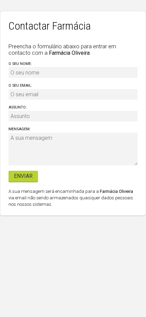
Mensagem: (19, 129)
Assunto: (17, 107)
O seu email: (20, 85)
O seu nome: (20, 64)
